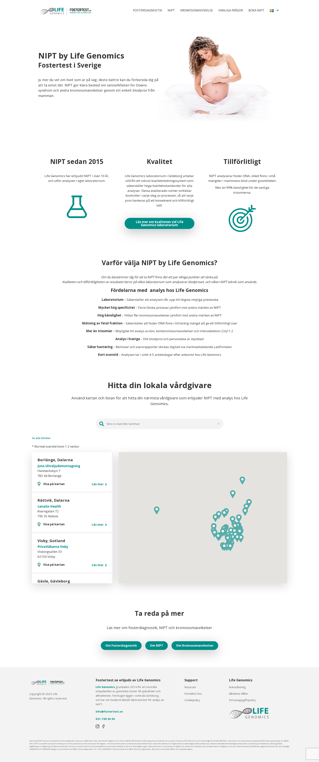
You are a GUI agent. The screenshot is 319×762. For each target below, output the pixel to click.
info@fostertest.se (109, 711)
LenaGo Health (49, 506)
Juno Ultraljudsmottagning (58, 466)
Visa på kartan (54, 484)
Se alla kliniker (41, 438)
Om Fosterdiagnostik (121, 645)
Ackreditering (237, 687)
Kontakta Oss (193, 693)
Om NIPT (156, 645)
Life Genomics (105, 687)
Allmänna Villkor (238, 693)
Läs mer (98, 484)
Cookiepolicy (192, 700)
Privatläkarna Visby (52, 546)
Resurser (190, 687)
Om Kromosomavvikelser (195, 645)
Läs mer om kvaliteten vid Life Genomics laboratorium (159, 223)
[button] (235, 527)
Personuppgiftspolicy (242, 700)
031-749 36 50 (105, 719)
